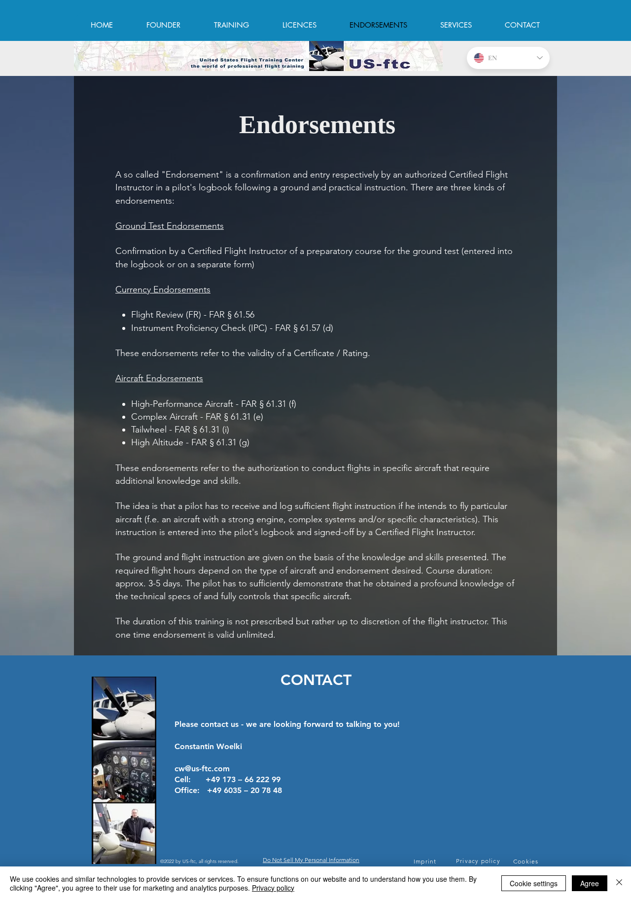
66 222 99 (262, 779)
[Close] (619, 883)
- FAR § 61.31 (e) (230, 416)
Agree (589, 883)
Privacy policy (273, 888)
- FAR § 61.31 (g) (216, 442)
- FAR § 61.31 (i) (198, 429)
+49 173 (222, 779)
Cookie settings (534, 883)
